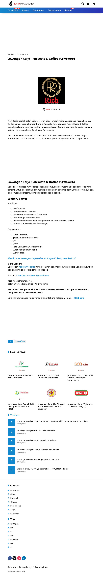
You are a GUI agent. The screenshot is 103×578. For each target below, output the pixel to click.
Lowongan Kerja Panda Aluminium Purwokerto (48, 376)
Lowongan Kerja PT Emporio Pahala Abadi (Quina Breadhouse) (80, 377)
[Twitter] (14, 558)
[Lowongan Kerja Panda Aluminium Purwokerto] (51, 364)
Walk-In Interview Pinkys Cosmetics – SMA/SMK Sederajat (43, 469)
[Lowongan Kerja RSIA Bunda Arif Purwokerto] (22, 364)
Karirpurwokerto (27, 266)
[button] (82, 3)
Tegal (12, 510)
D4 (11, 543)
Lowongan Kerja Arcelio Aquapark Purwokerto (38, 459)
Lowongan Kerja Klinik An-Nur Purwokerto (36, 431)
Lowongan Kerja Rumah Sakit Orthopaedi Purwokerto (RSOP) (21, 406)
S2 (11, 547)
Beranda (12, 567)
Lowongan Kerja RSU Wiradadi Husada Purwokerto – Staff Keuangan (51, 406)
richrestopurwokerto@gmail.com (32, 275)
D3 (11, 528)
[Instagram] (19, 558)
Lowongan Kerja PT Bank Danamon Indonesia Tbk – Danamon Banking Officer (52, 421)
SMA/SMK (21, 341)
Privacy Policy (25, 567)
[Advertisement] (51, 33)
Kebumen (14, 513)
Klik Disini (79, 298)
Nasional (14, 498)
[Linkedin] (24, 558)
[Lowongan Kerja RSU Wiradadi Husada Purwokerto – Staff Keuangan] (51, 393)
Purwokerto (15, 490)
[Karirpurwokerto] (21, 3)
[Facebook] (10, 558)
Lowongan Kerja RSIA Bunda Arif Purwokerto (20, 376)
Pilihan (13, 494)
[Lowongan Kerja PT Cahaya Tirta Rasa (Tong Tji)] (81, 393)
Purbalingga (15, 506)
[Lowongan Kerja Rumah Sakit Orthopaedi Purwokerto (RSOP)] (22, 393)
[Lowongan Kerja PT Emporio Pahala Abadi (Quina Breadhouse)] (81, 364)
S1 (11, 531)
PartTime (14, 539)
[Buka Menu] (88, 3)
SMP (12, 535)
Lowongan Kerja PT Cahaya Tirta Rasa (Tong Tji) (80, 405)
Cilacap (13, 502)
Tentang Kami (41, 567)
